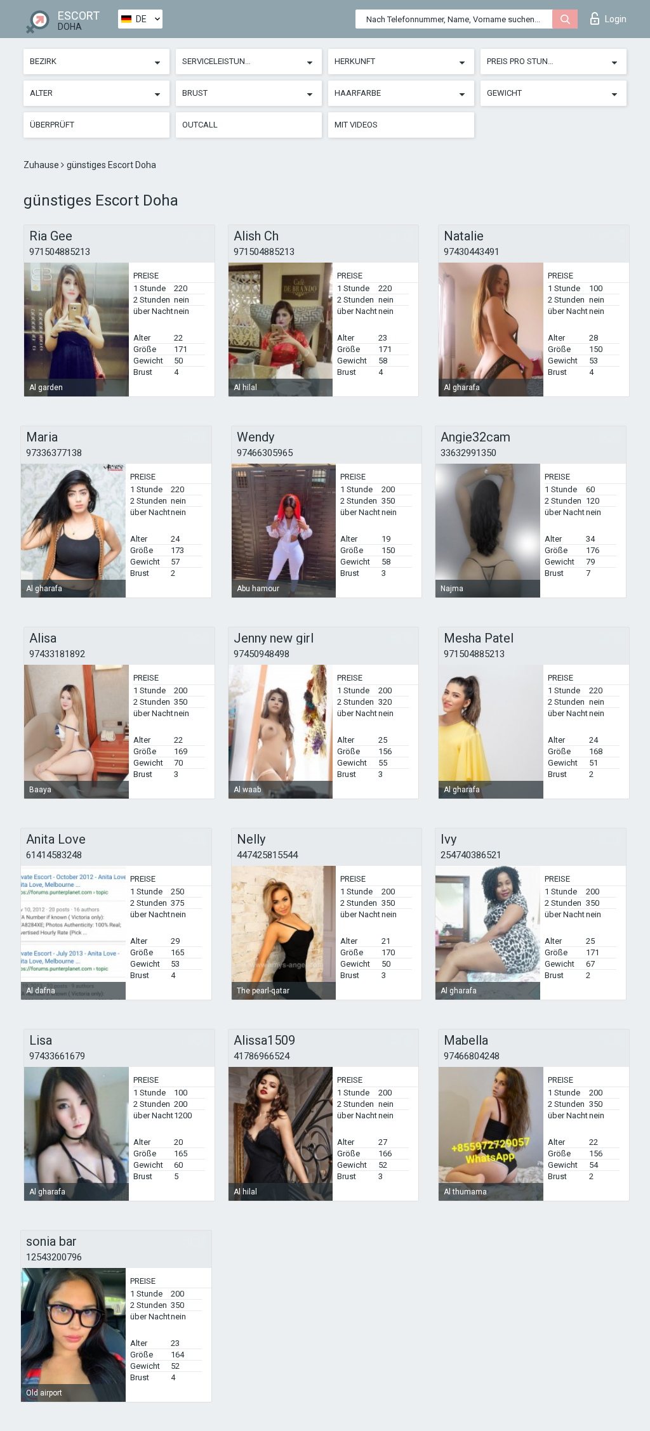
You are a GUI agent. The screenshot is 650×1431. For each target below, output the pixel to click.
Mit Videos (356, 124)
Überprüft (52, 124)
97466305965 (265, 453)
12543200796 (54, 1257)
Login (616, 19)
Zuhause (42, 165)
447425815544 (267, 855)
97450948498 (261, 654)
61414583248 (54, 855)
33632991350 (468, 453)
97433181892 (57, 654)
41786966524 (261, 1056)
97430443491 (472, 252)
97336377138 (54, 453)
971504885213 (59, 252)
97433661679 (57, 1056)
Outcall (200, 124)
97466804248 (472, 1056)
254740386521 (471, 855)
